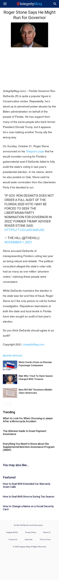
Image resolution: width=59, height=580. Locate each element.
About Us (47, 532)
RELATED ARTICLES (12, 355)
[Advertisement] (29, 67)
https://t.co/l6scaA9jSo (24, 230)
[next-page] (9, 403)
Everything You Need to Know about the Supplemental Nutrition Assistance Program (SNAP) (29, 446)
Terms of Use (45, 539)
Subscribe (29, 539)
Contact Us (13, 539)
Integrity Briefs (12, 532)
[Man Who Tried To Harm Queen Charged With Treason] (10, 379)
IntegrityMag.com (33, 344)
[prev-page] (4, 403)
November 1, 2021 (18, 242)
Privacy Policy (30, 532)
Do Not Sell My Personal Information (28, 525)
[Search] (55, 4)
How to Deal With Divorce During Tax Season (28, 496)
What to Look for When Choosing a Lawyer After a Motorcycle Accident (28, 420)
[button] (4, 4)
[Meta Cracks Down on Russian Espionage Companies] (10, 365)
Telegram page (35, 151)
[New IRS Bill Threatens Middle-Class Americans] (10, 393)
